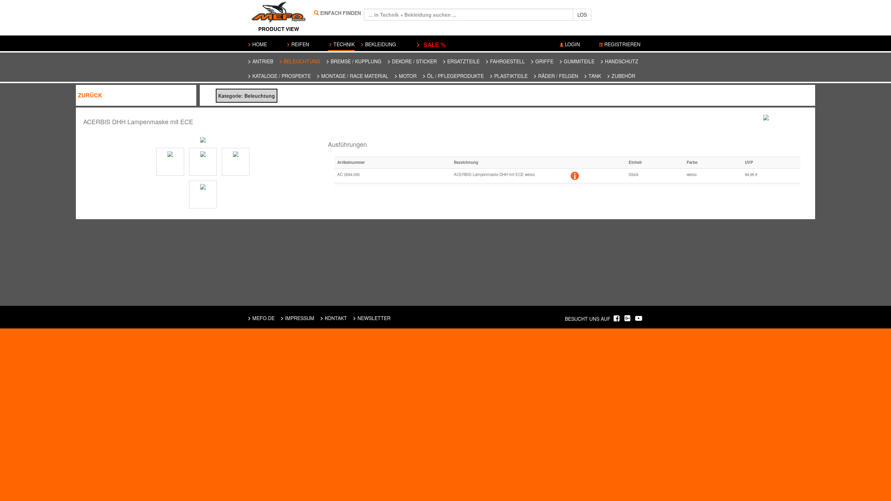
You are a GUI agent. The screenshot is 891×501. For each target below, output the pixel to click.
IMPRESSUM (299, 318)
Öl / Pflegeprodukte (455, 75)
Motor (407, 75)
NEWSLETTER (373, 318)
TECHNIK (343, 44)
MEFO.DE (263, 318)
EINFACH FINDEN (340, 12)
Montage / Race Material (354, 75)
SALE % (433, 44)
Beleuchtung (301, 61)
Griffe (543, 61)
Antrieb (262, 61)
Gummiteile (578, 61)
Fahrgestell (507, 61)
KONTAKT (335, 318)
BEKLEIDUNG (380, 44)
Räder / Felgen (557, 75)
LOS (582, 14)
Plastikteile (510, 75)
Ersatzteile (463, 61)
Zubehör (622, 75)
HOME (259, 44)
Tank (594, 75)
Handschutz (621, 61)
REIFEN (299, 44)
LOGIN (571, 44)
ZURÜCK (90, 95)
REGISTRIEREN (621, 44)
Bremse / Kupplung (355, 61)
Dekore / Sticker (414, 61)
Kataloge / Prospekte (281, 75)
